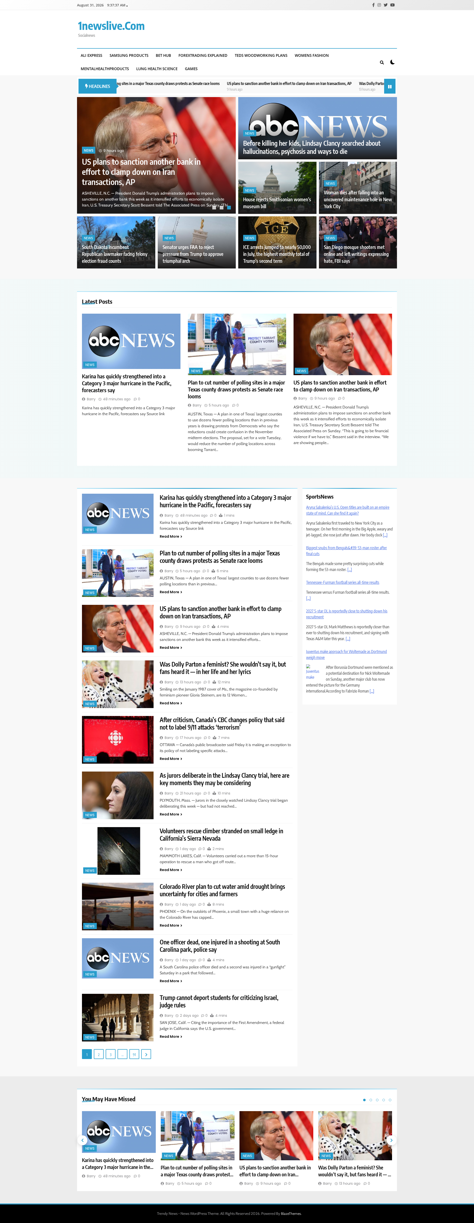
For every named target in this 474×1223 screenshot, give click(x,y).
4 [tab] (383, 1100)
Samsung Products (129, 55)
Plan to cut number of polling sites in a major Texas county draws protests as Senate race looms (236, 389)
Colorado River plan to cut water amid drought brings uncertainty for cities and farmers (222, 890)
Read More (169, 536)
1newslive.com (111, 25)
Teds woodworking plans (261, 55)
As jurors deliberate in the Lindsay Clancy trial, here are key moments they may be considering (224, 779)
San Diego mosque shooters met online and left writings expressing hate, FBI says (356, 254)
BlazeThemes (291, 1213)
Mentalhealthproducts (105, 68)
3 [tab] (229, 208)
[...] (349, 529)
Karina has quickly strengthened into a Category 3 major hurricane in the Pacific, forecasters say (148, 177)
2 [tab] (222, 208)
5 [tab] (390, 1100)
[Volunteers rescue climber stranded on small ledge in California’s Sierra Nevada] (118, 851)
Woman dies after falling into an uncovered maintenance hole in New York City (358, 199)
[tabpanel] (156, 155)
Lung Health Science (157, 68)
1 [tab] (214, 208)
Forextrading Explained (202, 55)
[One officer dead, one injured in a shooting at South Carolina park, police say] (118, 958)
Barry (91, 399)
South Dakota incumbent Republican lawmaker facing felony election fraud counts (114, 254)
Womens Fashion (312, 55)
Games (191, 68)
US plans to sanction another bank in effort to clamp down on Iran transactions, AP (202, 83)
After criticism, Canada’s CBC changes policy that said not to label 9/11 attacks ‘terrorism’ (222, 723)
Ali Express (91, 55)
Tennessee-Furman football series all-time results (342, 541)
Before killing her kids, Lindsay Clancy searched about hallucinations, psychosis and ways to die (311, 147)
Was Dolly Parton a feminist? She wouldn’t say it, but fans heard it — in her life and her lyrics (341, 83)
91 (134, 1054)
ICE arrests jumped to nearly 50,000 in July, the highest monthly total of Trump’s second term (277, 254)
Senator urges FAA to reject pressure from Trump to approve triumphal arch (193, 254)
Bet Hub (163, 55)
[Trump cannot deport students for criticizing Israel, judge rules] (118, 1017)
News (88, 156)
